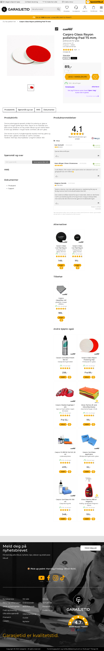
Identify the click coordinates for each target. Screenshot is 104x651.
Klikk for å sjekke (82, 92)
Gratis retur (68, 2)
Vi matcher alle (51, 2)
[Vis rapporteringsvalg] (98, 156)
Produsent (12, 186)
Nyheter (26, 622)
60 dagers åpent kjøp (11, 2)
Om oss (45, 599)
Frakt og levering (10, 610)
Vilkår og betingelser (11, 606)
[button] (78, 624)
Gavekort (26, 610)
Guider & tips (47, 610)
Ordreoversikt (28, 603)
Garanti (6, 621)
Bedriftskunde (29, 606)
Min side (26, 599)
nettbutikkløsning (69, 649)
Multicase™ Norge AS (90, 649)
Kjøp (77, 77)
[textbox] (18, 162)
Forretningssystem (53, 649)
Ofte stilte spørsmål (11, 613)
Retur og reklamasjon (12, 603)
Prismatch (7, 617)
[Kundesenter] (76, 7)
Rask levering (32, 2)
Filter (58, 141)
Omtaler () (66, 52)
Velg (87, 377)
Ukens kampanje (29, 614)
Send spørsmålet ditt (41, 162)
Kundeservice (8, 599)
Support (11, 188)
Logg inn (85, 7)
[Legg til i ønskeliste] (61, 268)
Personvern (47, 606)
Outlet (25, 618)
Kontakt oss (47, 603)
